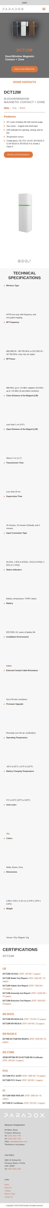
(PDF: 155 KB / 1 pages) (29, 974)
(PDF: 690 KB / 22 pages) (33, 1023)
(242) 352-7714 (14, 1139)
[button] (43, 8)
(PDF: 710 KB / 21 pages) (35, 1019)
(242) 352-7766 (14, 1136)
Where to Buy (10, 1194)
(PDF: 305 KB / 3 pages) (13, 1060)
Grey (14, 108)
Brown (22, 108)
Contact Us (9, 1197)
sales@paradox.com (18, 1141)
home (7, 1185)
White (6, 108)
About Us (8, 1188)
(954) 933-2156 (14, 1169)
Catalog (7, 1191)
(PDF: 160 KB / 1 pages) (32, 1080)
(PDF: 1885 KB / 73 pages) (33, 1076)
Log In (24, 2)
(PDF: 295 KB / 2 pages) (34, 1103)
